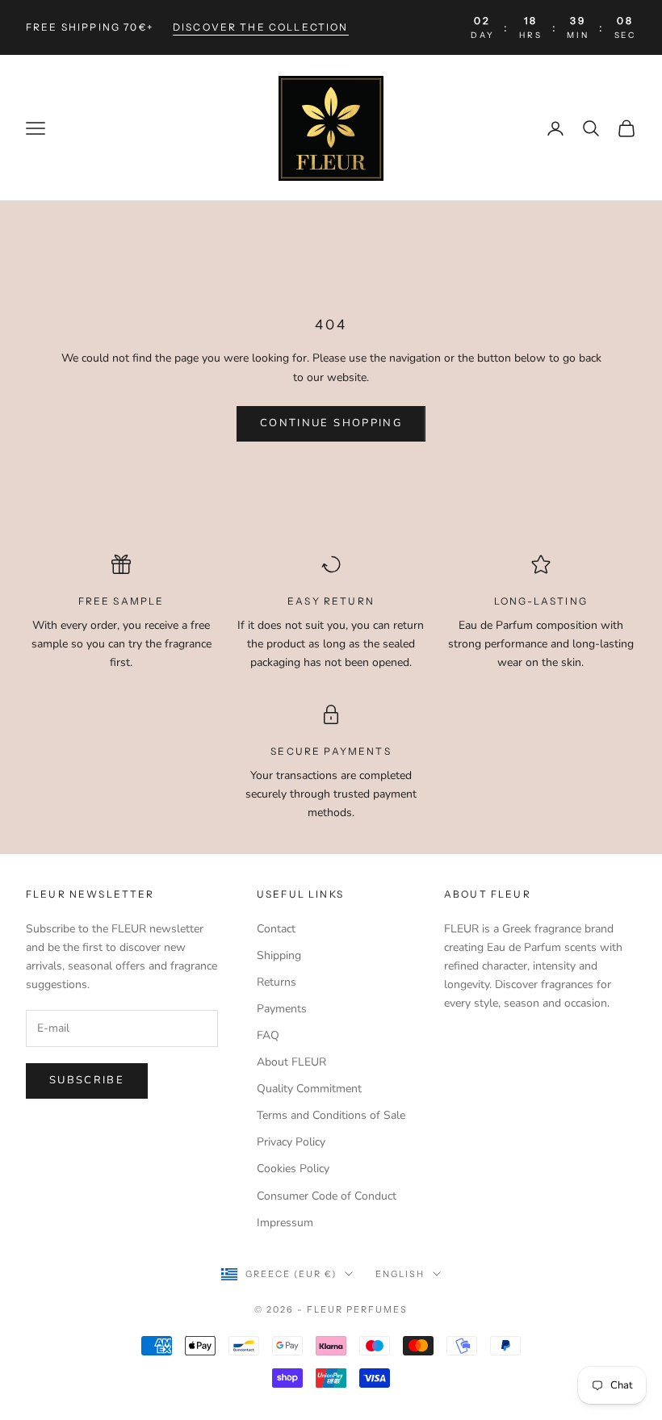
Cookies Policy (293, 1168)
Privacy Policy (291, 1142)
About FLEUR (291, 1062)
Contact (276, 928)
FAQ (268, 1035)
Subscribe (86, 1080)
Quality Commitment (309, 1088)
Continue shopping (331, 423)
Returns (276, 982)
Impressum (285, 1222)
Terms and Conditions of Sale (331, 1115)
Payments (282, 1008)
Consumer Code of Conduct (326, 1196)
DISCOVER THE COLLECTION (261, 27)
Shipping (279, 955)
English (400, 1274)
